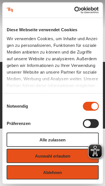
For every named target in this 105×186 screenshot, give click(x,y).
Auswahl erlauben (52, 156)
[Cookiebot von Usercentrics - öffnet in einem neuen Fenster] (75, 10)
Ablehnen (52, 172)
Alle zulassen (52, 139)
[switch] (91, 123)
